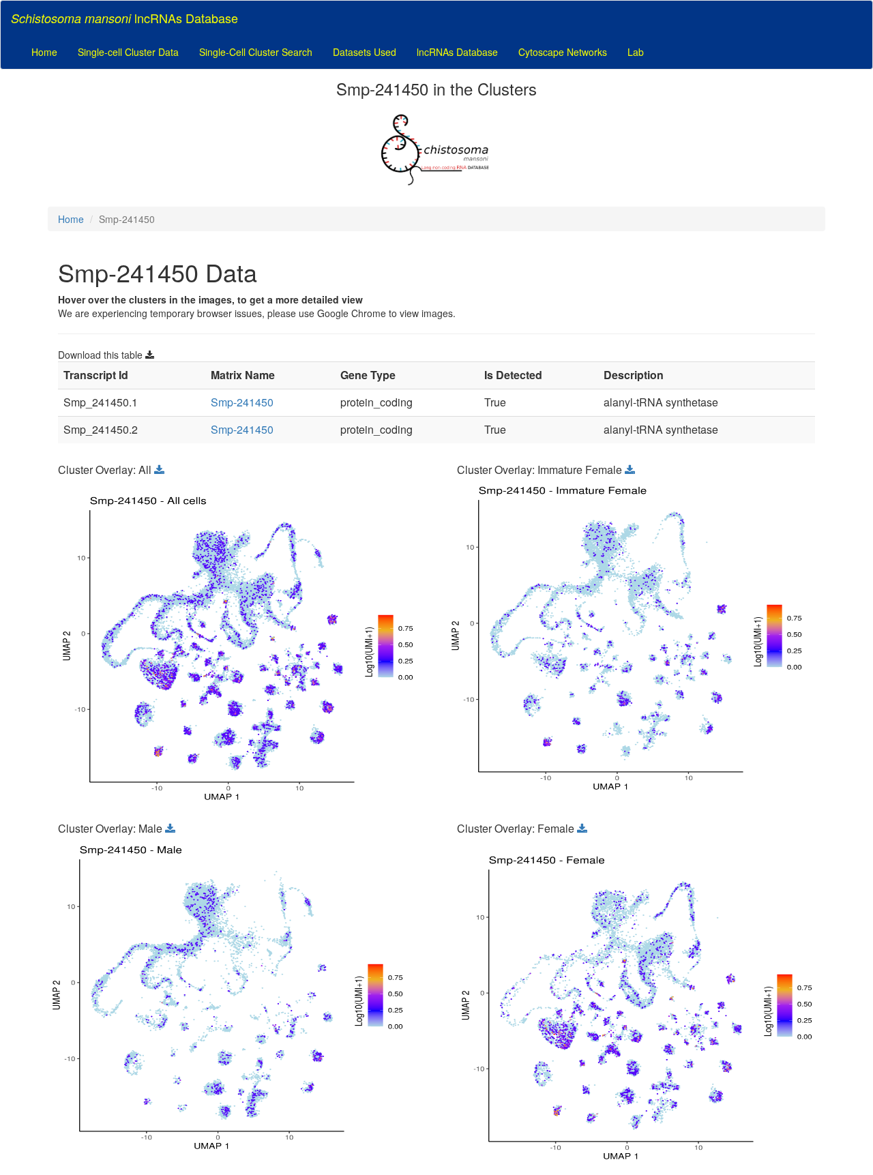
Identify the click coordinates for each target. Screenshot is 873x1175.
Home (44, 52)
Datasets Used (364, 52)
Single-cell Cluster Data (128, 52)
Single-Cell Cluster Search (255, 52)
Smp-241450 (242, 402)
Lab (635, 52)
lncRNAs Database (457, 52)
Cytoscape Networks (562, 52)
